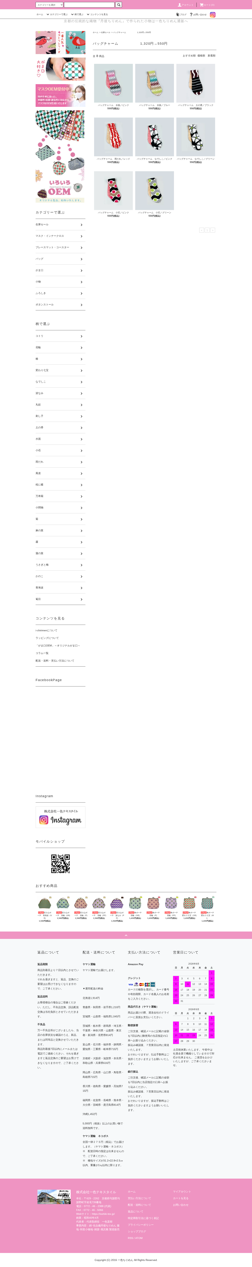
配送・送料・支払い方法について (55, 660)
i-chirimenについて (46, 630)
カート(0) (209, 5)
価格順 (201, 55)
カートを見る (181, 1198)
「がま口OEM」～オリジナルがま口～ (58, 645)
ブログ (183, 14)
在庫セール (105, 32)
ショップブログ (137, 1231)
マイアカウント (182, 1191)
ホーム (40, 14)
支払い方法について (139, 1198)
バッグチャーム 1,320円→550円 (132, 32)
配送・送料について (139, 1204)
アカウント (188, 5)
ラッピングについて (47, 637)
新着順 (211, 55)
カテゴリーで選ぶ (59, 14)
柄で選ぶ (79, 14)
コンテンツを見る (99, 14)
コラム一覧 (42, 653)
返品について (135, 1211)
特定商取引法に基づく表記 (143, 1218)
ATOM (139, 1238)
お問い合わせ (200, 14)
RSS (130, 1238)
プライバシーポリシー (141, 1224)
